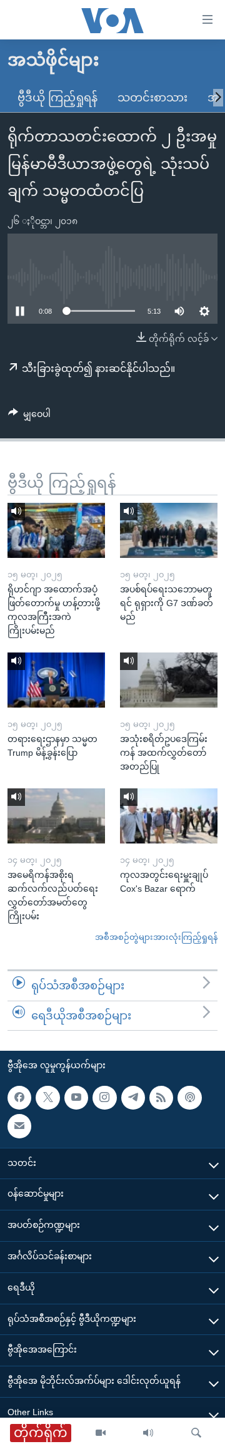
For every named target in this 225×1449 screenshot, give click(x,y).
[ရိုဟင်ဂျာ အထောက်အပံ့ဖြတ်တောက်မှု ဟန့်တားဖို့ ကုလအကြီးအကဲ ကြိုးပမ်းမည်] (56, 530)
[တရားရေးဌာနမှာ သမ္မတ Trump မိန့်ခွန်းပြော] (56, 680)
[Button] (29, 416)
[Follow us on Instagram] (104, 1098)
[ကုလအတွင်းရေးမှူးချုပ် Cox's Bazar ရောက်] (169, 815)
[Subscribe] (19, 1126)
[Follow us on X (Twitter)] (47, 1098)
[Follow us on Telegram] (133, 1098)
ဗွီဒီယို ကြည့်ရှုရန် (58, 97)
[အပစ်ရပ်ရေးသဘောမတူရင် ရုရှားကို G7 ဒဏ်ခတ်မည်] (169, 530)
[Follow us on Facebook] (19, 1098)
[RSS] (161, 1098)
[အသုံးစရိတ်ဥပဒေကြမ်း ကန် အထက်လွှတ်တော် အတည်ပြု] (169, 680)
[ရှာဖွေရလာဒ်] (196, 1433)
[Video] (100, 1433)
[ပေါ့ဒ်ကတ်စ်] (189, 1098)
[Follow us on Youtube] (76, 1098)
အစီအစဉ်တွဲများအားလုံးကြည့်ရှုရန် (156, 937)
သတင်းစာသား (153, 97)
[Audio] (148, 1433)
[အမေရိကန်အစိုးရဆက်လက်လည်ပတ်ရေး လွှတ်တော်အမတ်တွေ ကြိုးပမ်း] (56, 815)
